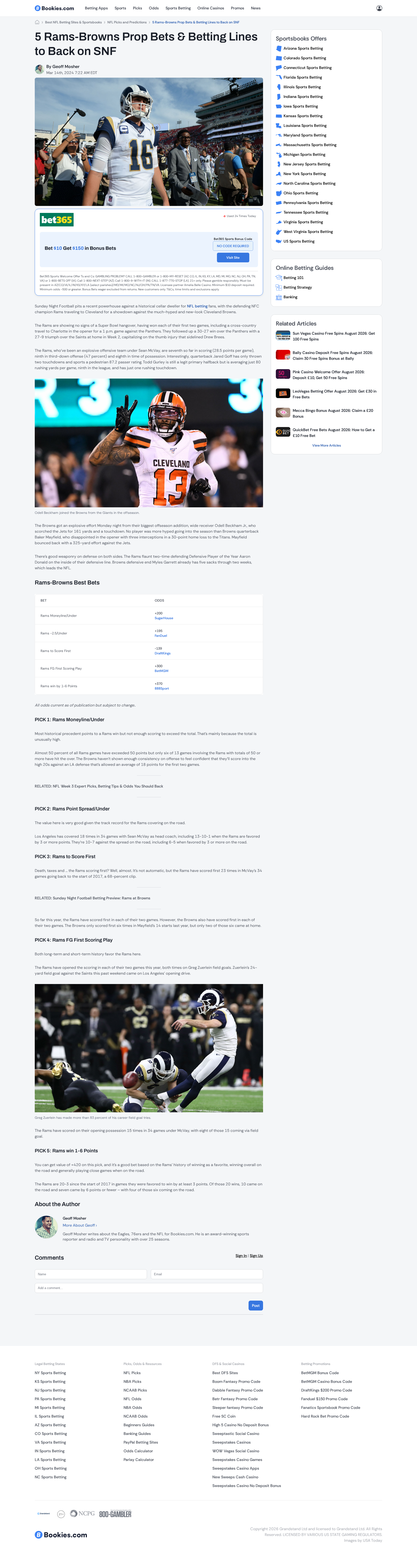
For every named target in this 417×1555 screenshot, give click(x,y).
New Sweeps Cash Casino (235, 1477)
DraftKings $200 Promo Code (326, 1390)
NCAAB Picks (135, 1390)
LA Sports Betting (50, 1459)
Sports (120, 8)
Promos (237, 8)
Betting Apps (96, 8)
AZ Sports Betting (50, 1424)
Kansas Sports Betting (303, 115)
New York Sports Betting (305, 173)
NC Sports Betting (50, 1477)
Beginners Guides (139, 1424)
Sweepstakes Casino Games (237, 1459)
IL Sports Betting (49, 1416)
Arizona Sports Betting (303, 48)
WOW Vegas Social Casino (235, 1450)
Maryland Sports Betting (305, 135)
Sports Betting (178, 8)
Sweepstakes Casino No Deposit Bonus (246, 1485)
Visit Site (233, 257)
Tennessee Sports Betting (306, 212)
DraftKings (163, 653)
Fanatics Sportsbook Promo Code (330, 1407)
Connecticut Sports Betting (308, 67)
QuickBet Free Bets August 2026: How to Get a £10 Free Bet (334, 432)
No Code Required (233, 246)
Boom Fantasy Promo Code (236, 1381)
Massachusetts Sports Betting (310, 144)
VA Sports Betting (50, 1442)
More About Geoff (79, 1225)
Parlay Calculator (139, 1459)
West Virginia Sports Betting (308, 231)
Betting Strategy (298, 287)
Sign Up (256, 1255)
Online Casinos (210, 8)
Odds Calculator (138, 1450)
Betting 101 (294, 277)
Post (256, 1305)
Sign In (241, 1255)
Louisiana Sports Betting (305, 125)
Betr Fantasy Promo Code (235, 1398)
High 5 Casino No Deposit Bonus (240, 1424)
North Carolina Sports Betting (309, 183)
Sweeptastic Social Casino (235, 1433)
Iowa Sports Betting (301, 106)
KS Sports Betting (50, 1381)
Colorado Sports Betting (305, 58)
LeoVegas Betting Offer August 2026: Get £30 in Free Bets (334, 394)
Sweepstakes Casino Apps (235, 1468)
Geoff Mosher (65, 66)
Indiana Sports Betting (303, 96)
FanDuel (161, 635)
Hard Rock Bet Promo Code (325, 1416)
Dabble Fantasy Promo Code (237, 1390)
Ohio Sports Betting (301, 193)
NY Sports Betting (50, 1372)
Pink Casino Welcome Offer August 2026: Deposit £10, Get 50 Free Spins (329, 374)
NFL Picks (132, 1372)
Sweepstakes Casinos (231, 1442)
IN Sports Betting (49, 1450)
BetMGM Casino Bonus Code (326, 1381)
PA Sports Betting (50, 1398)
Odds (154, 8)
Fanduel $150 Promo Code (324, 1398)
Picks (137, 8)
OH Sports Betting (51, 1468)
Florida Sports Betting (303, 77)
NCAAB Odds (136, 1416)
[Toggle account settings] (379, 8)
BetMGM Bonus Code (320, 1372)
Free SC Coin (224, 1416)
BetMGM (161, 671)
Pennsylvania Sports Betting (308, 202)
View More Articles (326, 445)
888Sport (162, 688)
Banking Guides (137, 1433)
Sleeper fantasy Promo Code (237, 1407)
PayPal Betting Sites (141, 1442)
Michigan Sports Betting (304, 154)
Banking (290, 296)
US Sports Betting (299, 241)
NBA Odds (133, 1407)
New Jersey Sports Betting (307, 164)
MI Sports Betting (50, 1407)
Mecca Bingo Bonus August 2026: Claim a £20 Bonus (333, 413)
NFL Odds (132, 1398)
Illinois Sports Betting (302, 86)
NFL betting (197, 306)
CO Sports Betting (51, 1433)
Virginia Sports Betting (303, 221)
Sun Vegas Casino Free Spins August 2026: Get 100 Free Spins (334, 336)
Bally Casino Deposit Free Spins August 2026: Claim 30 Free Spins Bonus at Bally (333, 355)
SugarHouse (164, 618)
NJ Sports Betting (50, 1390)
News (256, 8)
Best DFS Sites (225, 1372)
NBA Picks (132, 1381)
